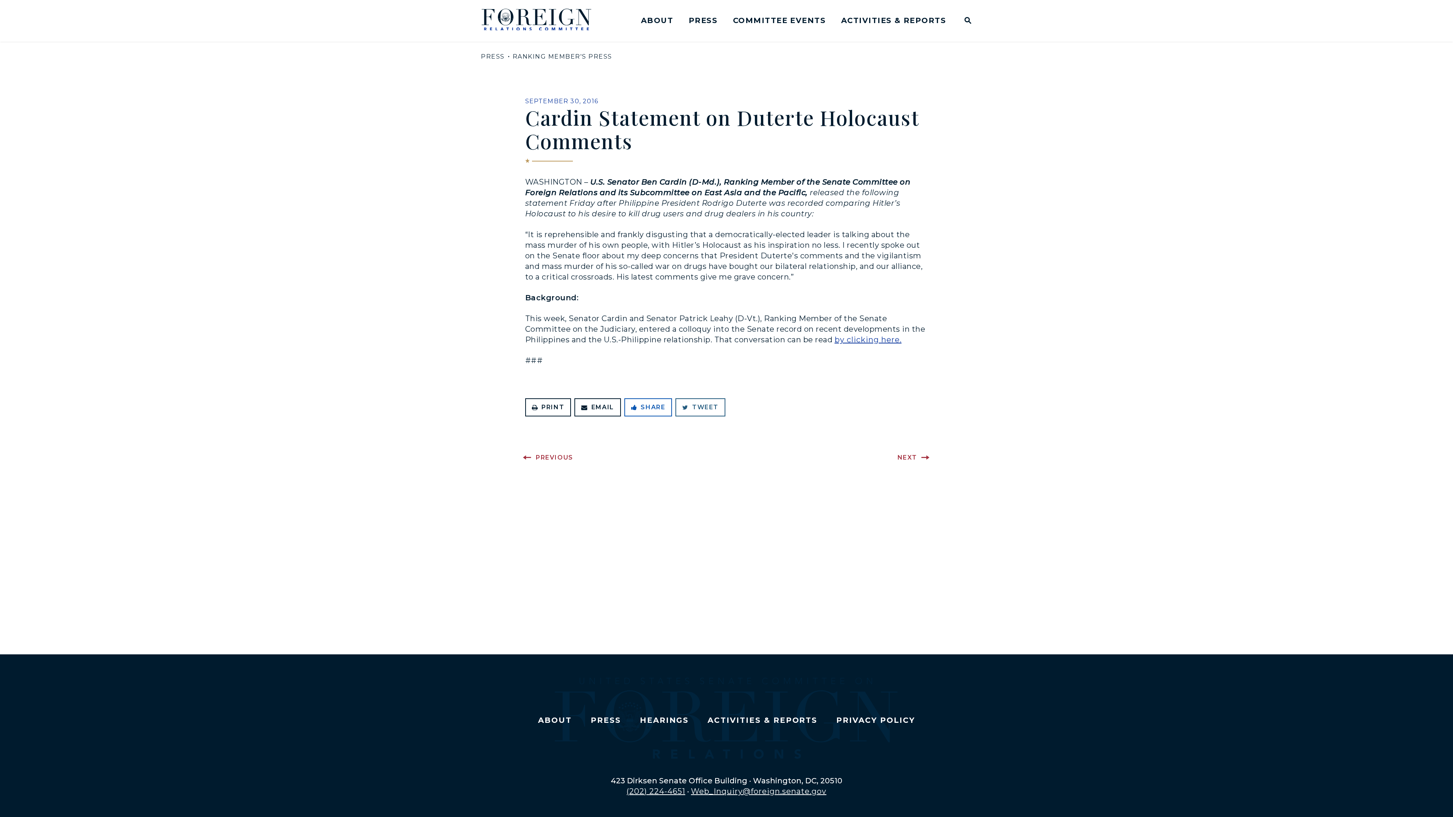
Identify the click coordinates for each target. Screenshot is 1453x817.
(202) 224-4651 (656, 791)
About (657, 20)
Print (552, 407)
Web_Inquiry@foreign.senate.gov (758, 791)
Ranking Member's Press (562, 56)
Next (907, 457)
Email (602, 407)
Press (703, 20)
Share (653, 407)
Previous (554, 457)
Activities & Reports (893, 20)
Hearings (664, 720)
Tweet (705, 407)
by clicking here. (868, 339)
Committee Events (779, 20)
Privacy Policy (875, 720)
